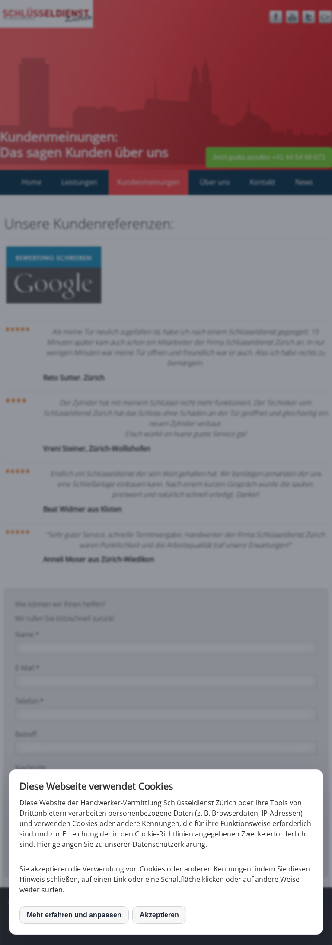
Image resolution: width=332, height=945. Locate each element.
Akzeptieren (159, 915)
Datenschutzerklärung (168, 844)
